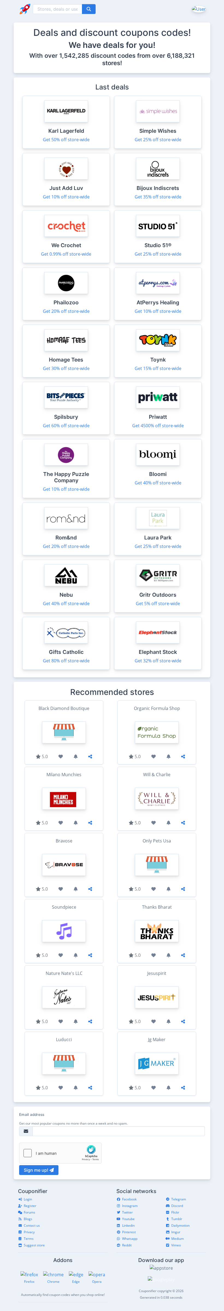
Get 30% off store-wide (66, 368)
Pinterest (129, 1232)
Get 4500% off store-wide (158, 426)
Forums (29, 1212)
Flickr (175, 1212)
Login (28, 1199)
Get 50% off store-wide (66, 140)
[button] (198, 8)
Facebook (129, 1199)
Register (30, 1205)
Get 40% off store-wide (158, 483)
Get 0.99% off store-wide (66, 254)
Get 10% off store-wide (66, 197)
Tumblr (176, 1219)
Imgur (175, 1232)
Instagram (130, 1205)
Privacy (29, 1232)
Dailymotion (180, 1225)
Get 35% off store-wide (158, 197)
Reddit (127, 1245)
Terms (29, 1238)
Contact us (32, 1225)
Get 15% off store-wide (158, 368)
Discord (177, 1205)
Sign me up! (36, 1170)
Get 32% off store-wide (158, 661)
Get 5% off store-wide (158, 603)
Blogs (28, 1219)
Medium (177, 1238)
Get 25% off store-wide (158, 140)
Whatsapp (129, 1238)
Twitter (127, 1212)
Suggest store (34, 1245)
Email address (31, 1114)
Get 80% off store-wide (66, 661)
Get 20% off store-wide (66, 311)
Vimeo (176, 1245)
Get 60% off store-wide (66, 426)
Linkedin (128, 1225)
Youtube (128, 1219)
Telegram (178, 1199)
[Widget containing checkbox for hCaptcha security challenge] (60, 1153)
